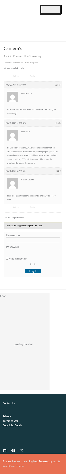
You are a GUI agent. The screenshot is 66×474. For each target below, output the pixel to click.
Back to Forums (13, 56)
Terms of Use (10, 421)
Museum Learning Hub (25, 461)
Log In (33, 271)
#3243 (58, 85)
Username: (13, 235)
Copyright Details (13, 425)
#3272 (58, 123)
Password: (12, 247)
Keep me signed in (18, 259)
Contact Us (9, 403)
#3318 (58, 171)
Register (33, 264)
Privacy (7, 416)
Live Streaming (32, 56)
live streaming (17, 62)
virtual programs (31, 62)
